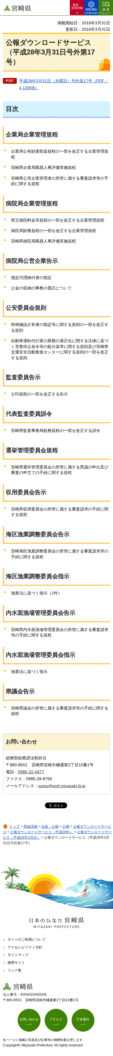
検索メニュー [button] (104, 11)
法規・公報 (50, 827)
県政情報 (30, 827)
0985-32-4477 (31, 771)
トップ (14, 827)
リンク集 (14, 970)
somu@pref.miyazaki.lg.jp (61, 785)
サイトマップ (18, 955)
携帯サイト (16, 963)
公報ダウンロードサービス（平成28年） (41, 832)
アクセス (56, 1019)
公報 (65, 827)
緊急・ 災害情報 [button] (77, 6)
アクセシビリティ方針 (25, 947)
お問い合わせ (29, 1019)
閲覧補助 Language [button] (91, 11)
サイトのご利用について (27, 940)
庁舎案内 (82, 1019)
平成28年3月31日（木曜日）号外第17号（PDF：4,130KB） (63, 84)
